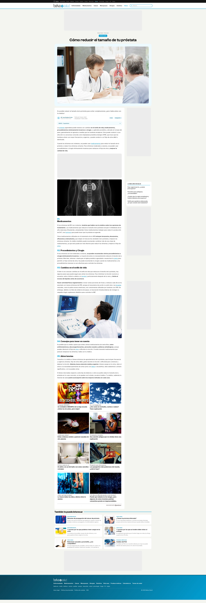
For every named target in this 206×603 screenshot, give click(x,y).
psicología (96, 586)
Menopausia (103, 5)
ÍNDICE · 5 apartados (89, 123)
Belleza (72, 1)
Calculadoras (127, 583)
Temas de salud (137, 583)
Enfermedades (76, 5)
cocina (70, 586)
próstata (62, 127)
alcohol (84, 276)
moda (60, 586)
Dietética (119, 5)
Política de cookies (79, 590)
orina (58, 246)
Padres (81, 1)
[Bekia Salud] (62, 5)
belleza (65, 586)
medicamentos (96, 143)
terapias (118, 285)
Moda (67, 1)
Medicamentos (87, 5)
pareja (80, 586)
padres (75, 586)
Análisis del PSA (121, 542)
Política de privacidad (67, 590)
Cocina (77, 1)
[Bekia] (56, 1)
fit (105, 586)
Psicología (101, 1)
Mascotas (91, 1)
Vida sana (127, 5)
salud (90, 586)
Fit (110, 1)
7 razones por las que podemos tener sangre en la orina (83, 530)
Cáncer (96, 5)
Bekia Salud (100, 33)
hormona (69, 232)
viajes (108, 586)
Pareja (86, 1)
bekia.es (56, 586)
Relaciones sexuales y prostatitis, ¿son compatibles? (80, 542)
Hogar (106, 1)
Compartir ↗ (118, 118)
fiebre (93, 366)
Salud (96, 1)
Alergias (112, 5)
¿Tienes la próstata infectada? (126, 518)
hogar (101, 586)
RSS (87, 590)
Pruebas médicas (121, 540)
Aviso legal (57, 590)
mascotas (85, 586)
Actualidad (62, 1)
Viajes (113, 1)
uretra (116, 258)
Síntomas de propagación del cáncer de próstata (83, 518)
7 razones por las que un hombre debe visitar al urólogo (131, 530)
